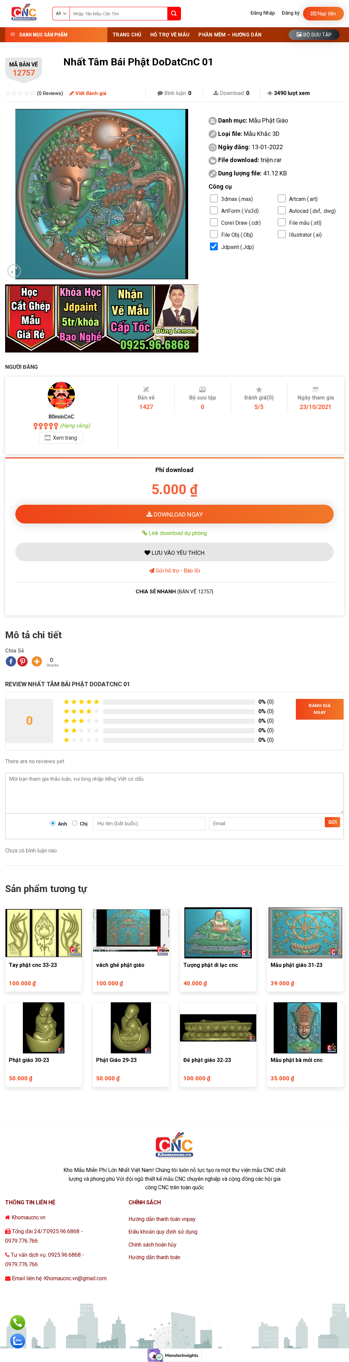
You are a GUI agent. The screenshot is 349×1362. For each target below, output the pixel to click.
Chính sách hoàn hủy (152, 1244)
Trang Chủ (126, 35)
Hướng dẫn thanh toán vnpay (162, 1219)
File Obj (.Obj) (237, 235)
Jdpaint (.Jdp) (237, 247)
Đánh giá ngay (320, 709)
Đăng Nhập (263, 13)
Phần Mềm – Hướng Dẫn (229, 35)
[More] (37, 661)
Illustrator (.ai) (305, 235)
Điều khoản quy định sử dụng (162, 1231)
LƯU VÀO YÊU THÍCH (177, 552)
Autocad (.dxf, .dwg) (312, 211)
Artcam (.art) (303, 199)
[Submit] (174, 13)
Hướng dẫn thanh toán (154, 1257)
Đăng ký (291, 13)
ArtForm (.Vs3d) (240, 211)
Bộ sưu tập (317, 35)
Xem (65, 438)
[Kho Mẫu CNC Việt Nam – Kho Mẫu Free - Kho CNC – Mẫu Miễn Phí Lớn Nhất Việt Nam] (23, 14)
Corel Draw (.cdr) (241, 223)
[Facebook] (11, 661)
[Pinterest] (22, 661)
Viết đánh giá (90, 93)
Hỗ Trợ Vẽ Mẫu (170, 35)
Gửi (332, 822)
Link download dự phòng (177, 533)
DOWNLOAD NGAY (177, 514)
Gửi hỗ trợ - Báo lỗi (177, 570)
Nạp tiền (326, 14)
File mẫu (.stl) (305, 223)
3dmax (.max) (237, 199)
